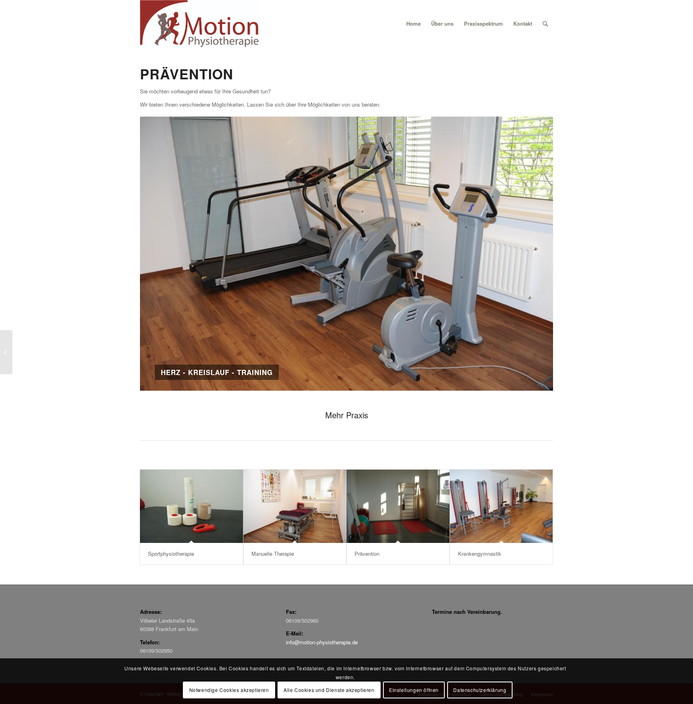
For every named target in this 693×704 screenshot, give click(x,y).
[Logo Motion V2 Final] (199, 23)
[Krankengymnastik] (501, 506)
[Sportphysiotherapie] (191, 506)
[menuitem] (413, 23)
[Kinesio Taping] (6, 352)
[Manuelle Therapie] (294, 506)
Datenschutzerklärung (479, 689)
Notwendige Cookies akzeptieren (229, 689)
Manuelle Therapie (272, 553)
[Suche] (545, 23)
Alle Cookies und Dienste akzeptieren (329, 689)
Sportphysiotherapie (171, 553)
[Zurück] (158, 254)
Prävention (367, 553)
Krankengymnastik (479, 553)
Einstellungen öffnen (414, 689)
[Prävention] (398, 506)
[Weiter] (535, 254)
